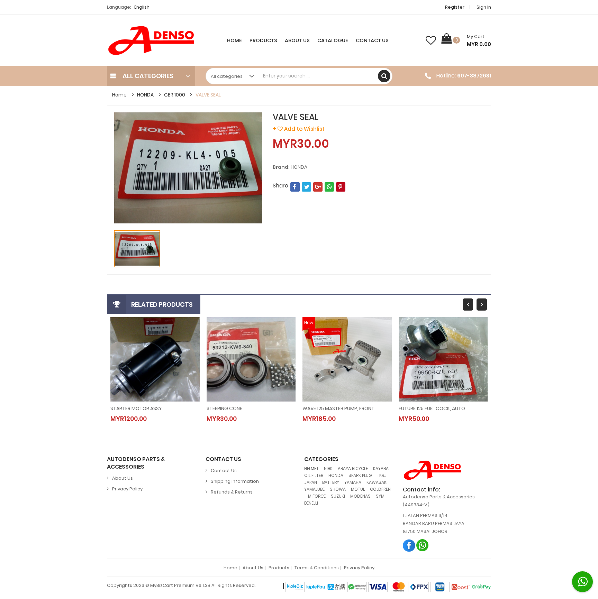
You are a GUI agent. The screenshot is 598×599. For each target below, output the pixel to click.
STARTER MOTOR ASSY (136, 408)
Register (454, 7)
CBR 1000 (174, 94)
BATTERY (330, 482)
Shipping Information (235, 481)
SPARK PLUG (360, 475)
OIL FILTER (313, 475)
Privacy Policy (127, 489)
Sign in (484, 7)
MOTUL (358, 489)
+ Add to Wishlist (299, 128)
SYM (380, 496)
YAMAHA (352, 482)
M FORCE (317, 496)
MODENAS (360, 496)
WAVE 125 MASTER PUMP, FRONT (338, 408)
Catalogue (332, 40)
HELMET (311, 468)
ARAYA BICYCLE (353, 468)
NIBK (328, 468)
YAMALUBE (314, 489)
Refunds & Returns (232, 492)
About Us (297, 40)
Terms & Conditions (317, 568)
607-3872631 (474, 75)
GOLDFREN (380, 489)
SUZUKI (338, 496)
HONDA (145, 94)
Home (234, 40)
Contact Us (372, 40)
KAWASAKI (377, 482)
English (142, 7)
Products (263, 40)
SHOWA (338, 489)
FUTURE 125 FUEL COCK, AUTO (432, 408)
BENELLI (311, 503)
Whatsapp (422, 545)
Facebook (409, 545)
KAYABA (381, 468)
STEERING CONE (224, 408)
